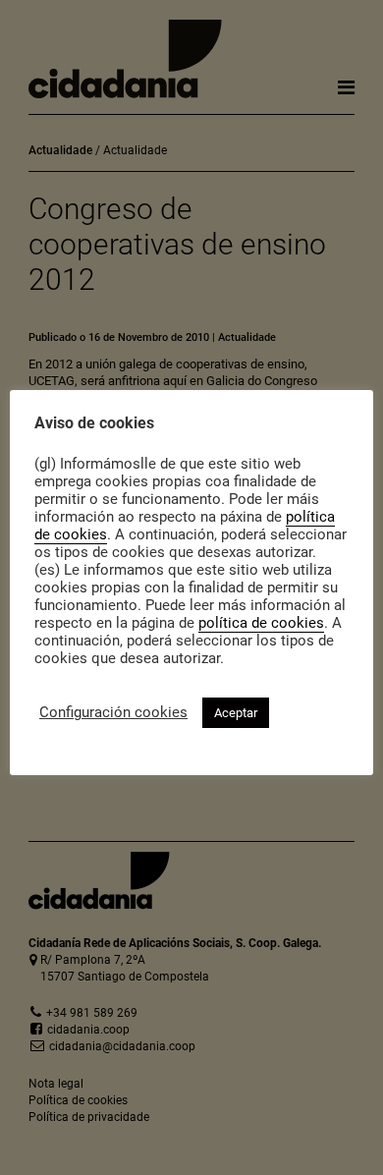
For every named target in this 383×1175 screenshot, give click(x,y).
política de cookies (261, 623)
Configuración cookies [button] (113, 712)
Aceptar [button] (235, 712)
